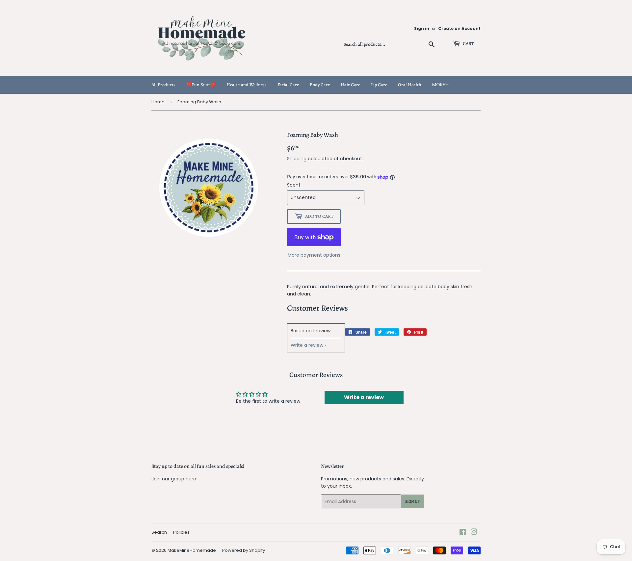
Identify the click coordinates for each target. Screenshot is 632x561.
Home (158, 102)
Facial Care (288, 85)
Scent (294, 185)
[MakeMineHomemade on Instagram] (474, 532)
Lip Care (379, 85)
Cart (468, 43)
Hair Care (350, 85)
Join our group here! (174, 478)
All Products (163, 85)
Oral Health (409, 85)
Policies (181, 532)
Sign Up (412, 501)
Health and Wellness (246, 85)
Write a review (307, 345)
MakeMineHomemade (192, 550)
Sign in (421, 28)
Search (159, 532)
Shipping (296, 158)
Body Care (320, 85)
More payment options (314, 255)
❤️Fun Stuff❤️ (201, 85)
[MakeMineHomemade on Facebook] (462, 532)
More (438, 84)
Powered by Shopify (243, 550)
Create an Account (459, 28)
